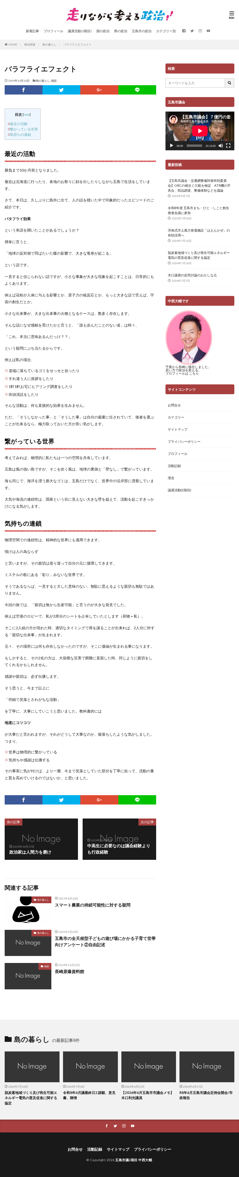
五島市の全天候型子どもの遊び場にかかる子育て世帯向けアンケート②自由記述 (105, 941)
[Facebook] (23, 90)
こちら (194, 373)
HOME (13, 44)
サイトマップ (177, 429)
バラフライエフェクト (77, 44)
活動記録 (174, 466)
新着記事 (32, 31)
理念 (171, 478)
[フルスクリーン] (228, 145)
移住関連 (29, 44)
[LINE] (137, 90)
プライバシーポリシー (184, 441)
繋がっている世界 (24, 129)
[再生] (171, 145)
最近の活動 (19, 124)
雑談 (54, 80)
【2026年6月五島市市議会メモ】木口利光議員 (147, 1095)
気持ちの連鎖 (20, 134)
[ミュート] (220, 145)
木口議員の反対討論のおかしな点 (192, 275)
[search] (229, 83)
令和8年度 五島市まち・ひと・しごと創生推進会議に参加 (198, 210)
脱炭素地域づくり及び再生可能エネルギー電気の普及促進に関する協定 (199, 255)
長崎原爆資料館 (69, 971)
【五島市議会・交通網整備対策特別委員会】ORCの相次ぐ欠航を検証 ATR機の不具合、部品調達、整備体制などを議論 (199, 185)
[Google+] (99, 90)
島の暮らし (49, 44)
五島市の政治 (141, 31)
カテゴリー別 (166, 31)
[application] (199, 131)
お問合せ (174, 405)
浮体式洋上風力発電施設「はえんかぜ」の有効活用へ (199, 232)
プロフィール (53, 31)
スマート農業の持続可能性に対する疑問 (92, 904)
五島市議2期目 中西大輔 (133, 1160)
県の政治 (120, 31)
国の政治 (102, 31)
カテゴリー (176, 417)
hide (27, 114)
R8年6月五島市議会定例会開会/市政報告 (206, 1095)
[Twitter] (61, 90)
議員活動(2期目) (80, 31)
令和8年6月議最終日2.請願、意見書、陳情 (89, 1095)
